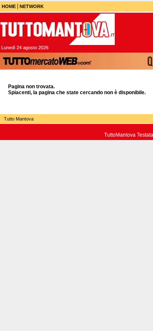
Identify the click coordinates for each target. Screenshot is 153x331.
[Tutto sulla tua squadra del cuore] (57, 29)
